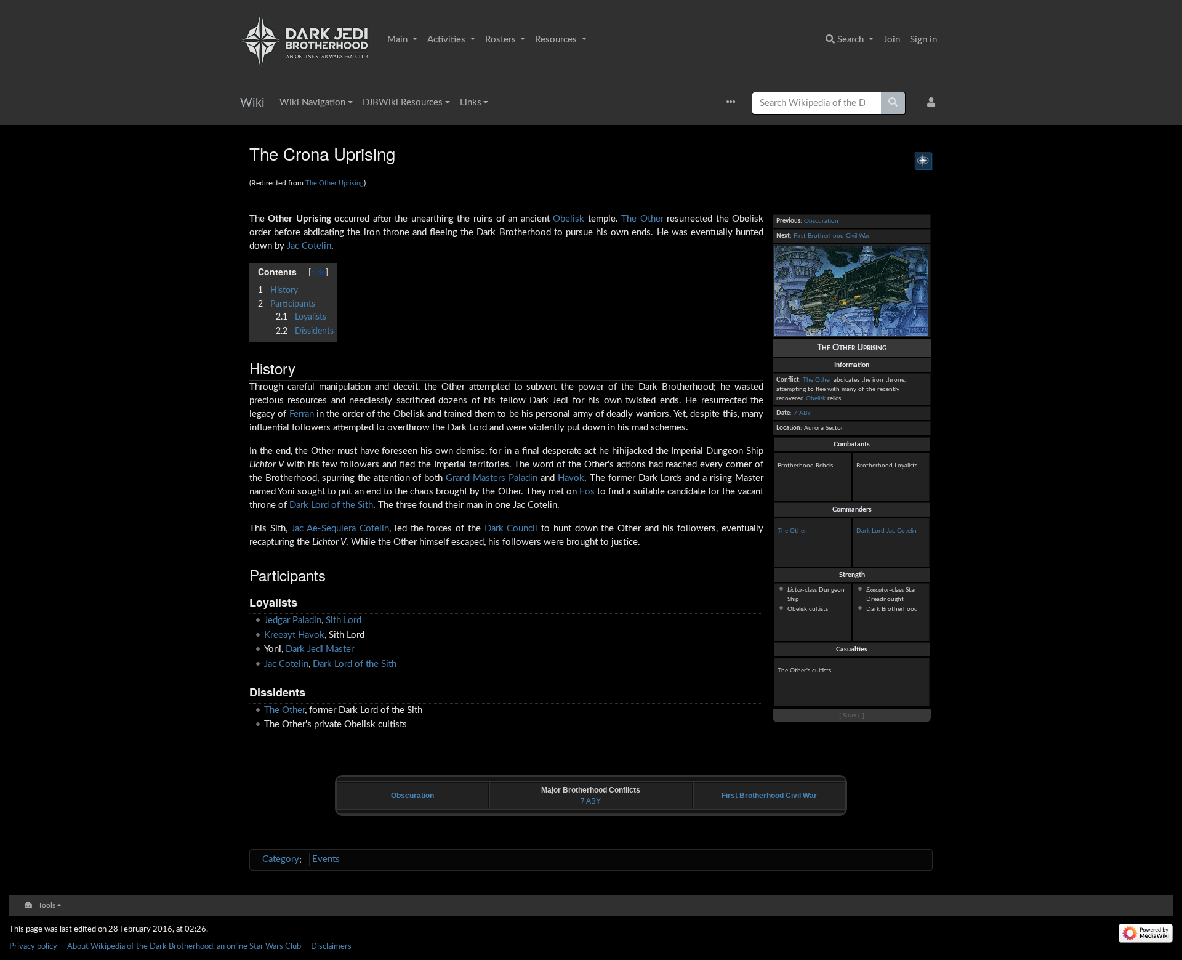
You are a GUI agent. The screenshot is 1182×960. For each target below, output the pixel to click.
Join (891, 39)
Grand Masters (475, 478)
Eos (587, 491)
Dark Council (511, 528)
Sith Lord (343, 620)
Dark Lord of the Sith (331, 505)
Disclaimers (331, 946)
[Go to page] (893, 103)
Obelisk (816, 398)
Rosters (501, 39)
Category (280, 859)
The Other (817, 380)
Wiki (252, 103)
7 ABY (802, 413)
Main (398, 39)
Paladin (523, 478)
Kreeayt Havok (294, 635)
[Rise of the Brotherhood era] (923, 160)
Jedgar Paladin (292, 620)
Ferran (301, 414)
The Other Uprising (334, 183)
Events (326, 859)
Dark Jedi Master (320, 649)
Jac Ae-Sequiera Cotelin (340, 528)
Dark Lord (870, 531)
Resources (557, 39)
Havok (571, 478)
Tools (46, 905)
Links (470, 102)
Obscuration (821, 221)
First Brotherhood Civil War (832, 236)
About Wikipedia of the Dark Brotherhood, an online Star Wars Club (184, 946)
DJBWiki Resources (403, 102)
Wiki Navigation (312, 102)
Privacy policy (33, 946)
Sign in (923, 39)
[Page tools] (734, 103)
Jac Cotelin (901, 531)
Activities (447, 39)
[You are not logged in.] (933, 103)
